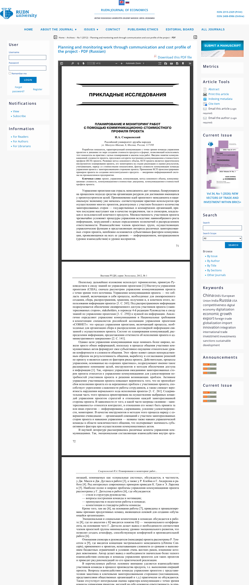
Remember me (19, 73)
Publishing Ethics (143, 29)
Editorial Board (180, 29)
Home (28, 29)
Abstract (214, 89)
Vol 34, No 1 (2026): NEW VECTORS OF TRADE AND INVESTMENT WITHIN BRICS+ (222, 198)
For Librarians (22, 146)
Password (14, 62)
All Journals (213, 29)
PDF (173, 37)
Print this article (219, 94)
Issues (89, 29)
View (16, 111)
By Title (211, 265)
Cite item (214, 104)
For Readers (20, 137)
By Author (213, 261)
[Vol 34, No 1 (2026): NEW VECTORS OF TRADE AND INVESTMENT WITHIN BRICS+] (222, 188)
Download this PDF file (175, 57)
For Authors (20, 141)
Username (14, 52)
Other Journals (216, 275)
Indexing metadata (220, 99)
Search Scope (209, 233)
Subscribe (19, 116)
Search (206, 222)
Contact (113, 29)
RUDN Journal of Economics (124, 13)
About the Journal (57, 29)
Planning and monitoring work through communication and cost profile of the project (130, 37)
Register (37, 89)
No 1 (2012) (82, 37)
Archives (71, 37)
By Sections (214, 270)
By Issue (212, 256)
